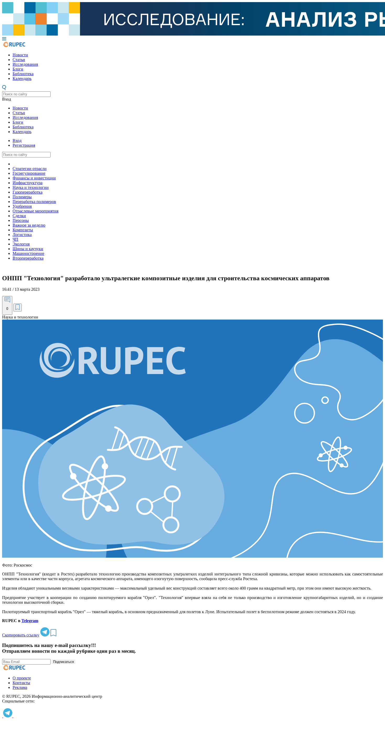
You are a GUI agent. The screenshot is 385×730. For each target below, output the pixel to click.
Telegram (29, 620)
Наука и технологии (31, 187)
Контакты (21, 682)
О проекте (22, 678)
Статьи (19, 59)
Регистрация (24, 145)
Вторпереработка (28, 258)
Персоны (21, 220)
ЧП (15, 239)
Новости (20, 55)
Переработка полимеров (34, 201)
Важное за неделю (29, 225)
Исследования (25, 64)
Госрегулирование (29, 173)
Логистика (22, 234)
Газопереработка (27, 192)
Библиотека (23, 74)
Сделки (19, 215)
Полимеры (22, 197)
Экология (21, 244)
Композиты (23, 230)
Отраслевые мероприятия (35, 211)
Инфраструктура (27, 182)
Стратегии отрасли (30, 168)
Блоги (18, 69)
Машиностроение (28, 253)
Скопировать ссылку (20, 635)
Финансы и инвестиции (34, 178)
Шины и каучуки (28, 248)
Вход (6, 99)
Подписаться (63, 662)
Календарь (22, 78)
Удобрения (22, 206)
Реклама (20, 687)
